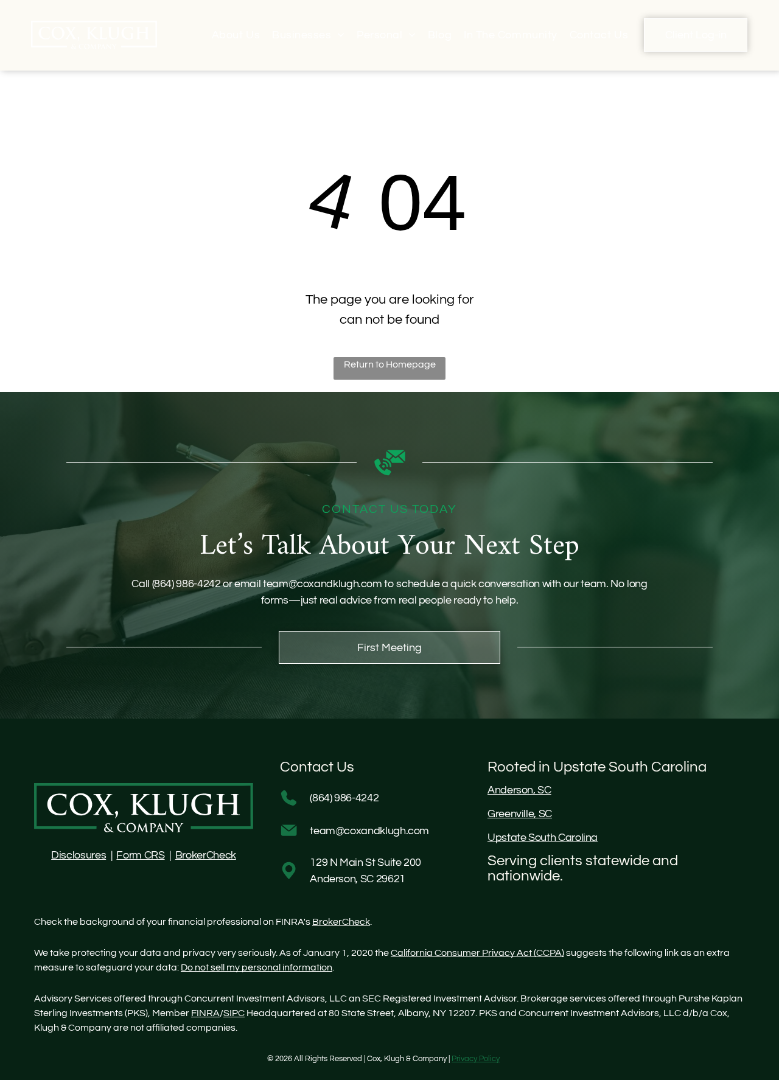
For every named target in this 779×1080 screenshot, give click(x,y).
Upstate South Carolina (542, 837)
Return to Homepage (390, 364)
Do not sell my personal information (256, 967)
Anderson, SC (519, 790)
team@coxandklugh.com (322, 584)
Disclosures (78, 855)
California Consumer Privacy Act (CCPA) (477, 953)
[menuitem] (236, 35)
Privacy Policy (476, 1058)
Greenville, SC (519, 814)
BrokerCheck (205, 855)
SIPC (234, 1013)
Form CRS (140, 855)
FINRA (205, 1013)
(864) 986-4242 (186, 584)
